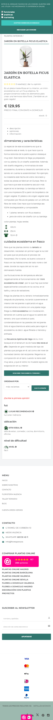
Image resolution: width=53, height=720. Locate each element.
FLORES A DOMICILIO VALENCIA (18, 583)
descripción (15, 128)
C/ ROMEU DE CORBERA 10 (18, 528)
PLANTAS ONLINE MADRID (15, 569)
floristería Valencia (12, 494)
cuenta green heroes (12, 510)
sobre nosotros (10, 485)
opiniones (14, 131)
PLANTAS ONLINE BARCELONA (17, 572)
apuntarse (26, 637)
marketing (9, 17)
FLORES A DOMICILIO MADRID (17, 586)
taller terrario (9, 499)
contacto (6, 490)
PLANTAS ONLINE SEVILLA (15, 579)
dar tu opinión (34, 84)
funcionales (9, 12)
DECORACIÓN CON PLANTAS (16, 590)
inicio (4, 480)
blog (4, 504)
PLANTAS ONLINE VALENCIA (16, 576)
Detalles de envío (42, 706)
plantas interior (13, 36)
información (15, 134)
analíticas (8, 14)
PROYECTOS (8, 593)
